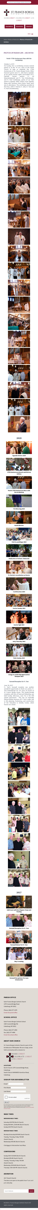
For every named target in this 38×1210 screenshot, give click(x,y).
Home (5, 39)
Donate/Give (19, 26)
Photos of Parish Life (13, 39)
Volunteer (29, 26)
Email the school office (11, 1035)
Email (6, 1084)
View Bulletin (9, 26)
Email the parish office (10, 1012)
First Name (7, 1087)
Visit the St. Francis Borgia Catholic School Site (19, 2)
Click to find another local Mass (15, 1145)
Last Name (7, 1091)
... (0, 1209)
